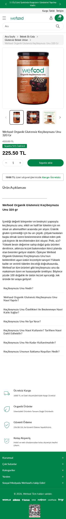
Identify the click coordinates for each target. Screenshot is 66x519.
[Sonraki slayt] (60, 4)
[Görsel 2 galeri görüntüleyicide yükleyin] (33, 117)
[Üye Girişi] (51, 17)
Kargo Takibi (48, 10)
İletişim (60, 10)
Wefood (27, 493)
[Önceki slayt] (5, 4)
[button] (5, 18)
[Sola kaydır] (5, 117)
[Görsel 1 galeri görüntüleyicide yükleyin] (16, 117)
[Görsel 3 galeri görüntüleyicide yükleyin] (49, 117)
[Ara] (57, 26)
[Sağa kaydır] (60, 117)
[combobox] (33, 26)
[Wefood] (17, 18)
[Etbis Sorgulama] (33, 510)
